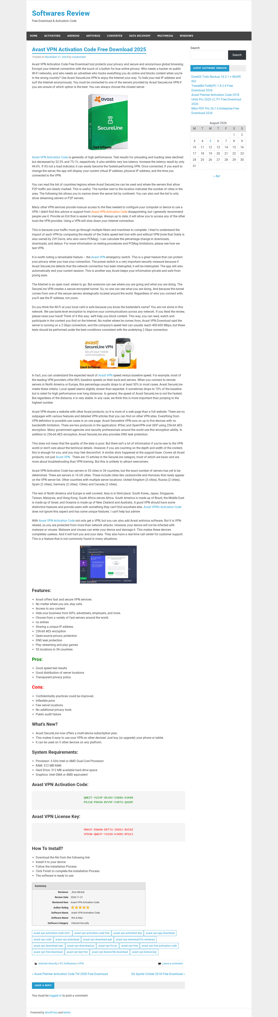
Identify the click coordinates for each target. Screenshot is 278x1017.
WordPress (51, 1012)
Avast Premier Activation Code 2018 (215, 95)
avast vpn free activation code (159, 945)
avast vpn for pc (107, 945)
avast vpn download (67, 939)
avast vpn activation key (127, 933)
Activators (52, 36)
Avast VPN (98, 257)
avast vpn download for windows (135, 939)
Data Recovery (140, 36)
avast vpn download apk (97, 939)
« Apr (216, 176)
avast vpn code (42, 939)
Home (33, 36)
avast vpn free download (48, 951)
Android (73, 36)
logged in (55, 995)
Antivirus (93, 36)
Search (195, 48)
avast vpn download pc (80, 945)
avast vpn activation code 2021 (52, 933)
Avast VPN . (63, 457)
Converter (114, 36)
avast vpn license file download (110, 951)
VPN (81, 963)
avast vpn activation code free (91, 933)
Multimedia (165, 36)
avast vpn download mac (48, 945)
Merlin (67, 1012)
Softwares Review (61, 13)
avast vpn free (129, 945)
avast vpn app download (160, 933)
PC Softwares (68, 963)
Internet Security (48, 963)
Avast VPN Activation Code (50, 157)
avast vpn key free (77, 951)
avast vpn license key (144, 951)
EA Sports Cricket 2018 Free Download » (158, 974)
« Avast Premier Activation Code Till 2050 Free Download (70, 974)
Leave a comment (172, 963)
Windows (186, 36)
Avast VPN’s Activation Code (162, 507)
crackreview (79, 56)
